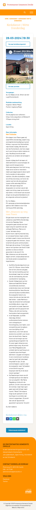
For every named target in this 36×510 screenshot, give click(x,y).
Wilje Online (20, 507)
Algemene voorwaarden (12, 505)
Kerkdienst (13, 19)
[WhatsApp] (14, 418)
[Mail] (17, 418)
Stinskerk (11, 457)
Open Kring (19, 455)
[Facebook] (7, 418)
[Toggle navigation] (31, 12)
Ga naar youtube (13, 86)
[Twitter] (10, 418)
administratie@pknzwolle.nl (12, 471)
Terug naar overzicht (16, 430)
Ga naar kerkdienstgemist (17, 44)
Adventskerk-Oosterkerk (12, 452)
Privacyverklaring (25, 505)
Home (6, 19)
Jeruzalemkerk (8, 455)
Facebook (6, 479)
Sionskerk (28, 455)
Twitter (5, 481)
